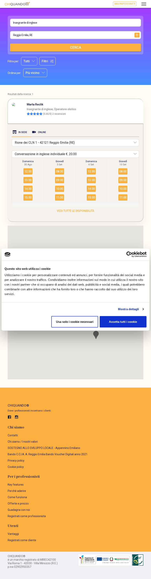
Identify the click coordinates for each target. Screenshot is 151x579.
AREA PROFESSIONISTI (124, 4)
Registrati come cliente (22, 540)
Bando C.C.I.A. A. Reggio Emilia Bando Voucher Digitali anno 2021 (47, 454)
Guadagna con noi (19, 509)
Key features (16, 484)
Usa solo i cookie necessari (74, 321)
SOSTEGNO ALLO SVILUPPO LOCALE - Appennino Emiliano (44, 448)
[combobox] (29, 61)
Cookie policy (16, 466)
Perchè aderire (17, 490)
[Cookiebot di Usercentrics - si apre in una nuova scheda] (129, 254)
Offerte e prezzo (18, 503)
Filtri (45, 61)
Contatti (13, 435)
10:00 (59, 188)
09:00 (59, 180)
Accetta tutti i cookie (123, 321)
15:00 (27, 197)
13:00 (27, 180)
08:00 (59, 171)
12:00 (27, 171)
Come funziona (17, 497)
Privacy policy (16, 460)
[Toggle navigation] (143, 4)
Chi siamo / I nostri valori (23, 441)
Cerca (75, 47)
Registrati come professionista (27, 516)
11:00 (59, 197)
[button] (96, 335)
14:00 (27, 188)
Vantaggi (13, 533)
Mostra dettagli (128, 309)
